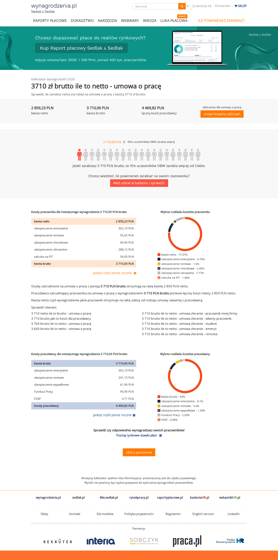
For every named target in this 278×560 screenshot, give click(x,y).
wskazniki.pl (229, 497)
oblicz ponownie (139, 452)
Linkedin (234, 514)
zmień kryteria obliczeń (222, 114)
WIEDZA (149, 20)
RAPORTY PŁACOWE (50, 20)
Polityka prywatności (139, 514)
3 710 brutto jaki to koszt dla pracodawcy (61, 318)
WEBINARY (130, 20)
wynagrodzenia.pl (48, 497)
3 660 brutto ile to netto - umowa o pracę (61, 328)
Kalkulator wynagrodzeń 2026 (53, 79)
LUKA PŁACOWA (173, 20)
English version (203, 514)
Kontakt (224, 6)
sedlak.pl (78, 497)
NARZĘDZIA (107, 20)
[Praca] (225, 541)
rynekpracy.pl (139, 497)
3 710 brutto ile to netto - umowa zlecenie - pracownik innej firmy (189, 313)
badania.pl (199, 497)
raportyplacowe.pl (170, 497)
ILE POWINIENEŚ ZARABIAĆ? (221, 20)
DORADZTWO (82, 20)
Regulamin (173, 514)
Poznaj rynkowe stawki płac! (136, 435)
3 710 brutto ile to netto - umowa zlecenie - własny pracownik (186, 318)
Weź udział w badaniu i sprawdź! (139, 183)
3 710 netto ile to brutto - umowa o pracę (61, 313)
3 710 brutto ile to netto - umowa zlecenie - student (179, 323)
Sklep (242, 6)
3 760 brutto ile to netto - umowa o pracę (61, 323)
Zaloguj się (203, 6)
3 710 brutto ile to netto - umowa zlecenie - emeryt (179, 328)
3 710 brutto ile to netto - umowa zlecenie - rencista (179, 334)
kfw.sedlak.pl (109, 497)
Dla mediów (105, 514)
